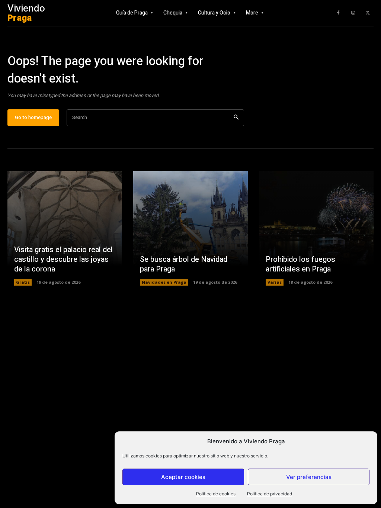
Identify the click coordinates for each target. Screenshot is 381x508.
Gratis (23, 282)
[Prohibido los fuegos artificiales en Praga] (316, 228)
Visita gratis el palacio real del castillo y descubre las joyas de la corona (63, 259)
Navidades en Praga (164, 282)
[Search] (236, 117)
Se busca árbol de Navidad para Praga (183, 264)
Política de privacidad (269, 493)
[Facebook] (338, 13)
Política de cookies (216, 493)
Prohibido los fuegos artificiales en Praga (300, 264)
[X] (368, 13)
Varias (275, 282)
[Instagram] (353, 13)
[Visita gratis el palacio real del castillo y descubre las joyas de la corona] (64, 228)
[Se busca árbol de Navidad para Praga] (190, 228)
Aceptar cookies (183, 476)
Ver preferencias (309, 476)
